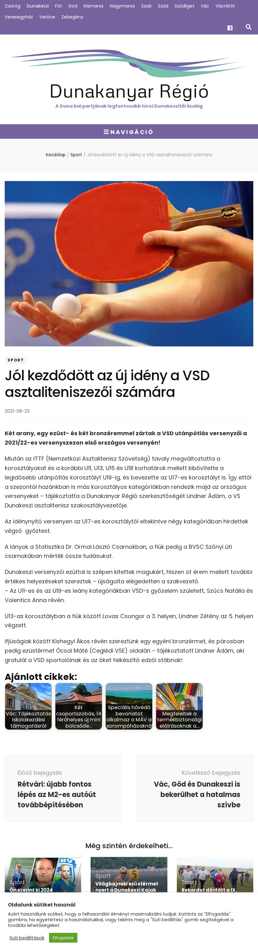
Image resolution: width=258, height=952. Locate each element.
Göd (72, 6)
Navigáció (132, 132)
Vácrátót (225, 6)
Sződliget (184, 6)
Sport (16, 360)
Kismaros (94, 6)
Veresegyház (19, 17)
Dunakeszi (38, 6)
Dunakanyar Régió (129, 90)
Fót (58, 6)
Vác (205, 6)
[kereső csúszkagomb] (248, 27)
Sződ (163, 6)
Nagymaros (122, 6)
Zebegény (72, 17)
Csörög (12, 6)
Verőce (47, 17)
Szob (146, 6)
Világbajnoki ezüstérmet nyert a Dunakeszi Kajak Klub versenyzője (126, 890)
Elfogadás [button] (63, 938)
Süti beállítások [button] (26, 938)
